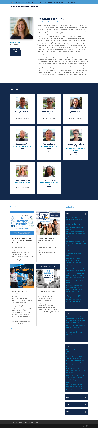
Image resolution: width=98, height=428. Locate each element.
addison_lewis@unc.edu (50, 151)
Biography (15, 49)
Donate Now (71, 2)
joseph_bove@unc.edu (76, 118)
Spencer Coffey (22, 144)
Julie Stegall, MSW (22, 180)
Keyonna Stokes (49, 180)
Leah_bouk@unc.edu (50, 118)
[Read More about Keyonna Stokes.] (49, 171)
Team (15, 51)
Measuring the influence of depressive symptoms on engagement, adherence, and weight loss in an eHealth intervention (74, 262)
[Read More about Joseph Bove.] (76, 103)
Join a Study (43, 2)
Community (46, 10)
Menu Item (25, 2)
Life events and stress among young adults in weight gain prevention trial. (76, 351)
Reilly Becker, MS (22, 112)
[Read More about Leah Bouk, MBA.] (49, 103)
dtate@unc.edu (15, 42)
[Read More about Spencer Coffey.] (22, 135)
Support (63, 10)
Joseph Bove (76, 112)
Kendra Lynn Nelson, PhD (75, 145)
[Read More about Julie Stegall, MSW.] (22, 171)
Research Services (53, 2)
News (38, 10)
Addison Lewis (49, 144)
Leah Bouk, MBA (49, 112)
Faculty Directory (33, 422)
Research (30, 10)
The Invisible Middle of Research (47, 291)
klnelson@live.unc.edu (76, 154)
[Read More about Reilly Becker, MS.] (22, 103)
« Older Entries (14, 329)
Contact (71, 10)
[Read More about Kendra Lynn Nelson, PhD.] (76, 135)
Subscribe (64, 2)
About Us (22, 10)
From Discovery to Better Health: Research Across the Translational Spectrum (22, 240)
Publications (15, 55)
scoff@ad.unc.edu (23, 151)
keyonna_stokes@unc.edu (50, 189)
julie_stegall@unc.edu (23, 187)
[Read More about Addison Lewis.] (49, 135)
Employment (19, 422)
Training (54, 10)
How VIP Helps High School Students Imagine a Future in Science (47, 240)
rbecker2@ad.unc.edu (23, 118)
